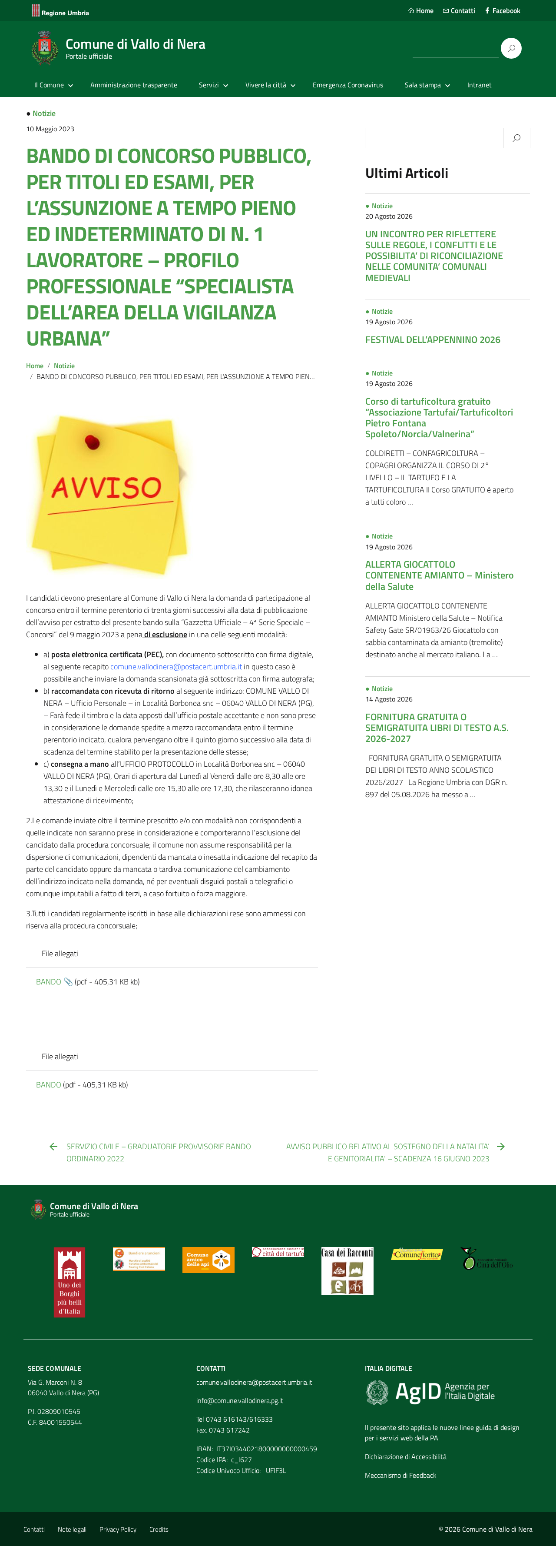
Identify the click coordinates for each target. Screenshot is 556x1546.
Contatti (462, 10)
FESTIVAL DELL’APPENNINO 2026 (432, 339)
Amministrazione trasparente (133, 85)
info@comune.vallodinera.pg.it (239, 1400)
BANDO (48, 981)
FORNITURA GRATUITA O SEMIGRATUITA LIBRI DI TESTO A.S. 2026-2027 (437, 727)
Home (424, 10)
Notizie (44, 113)
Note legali (72, 1529)
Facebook (505, 10)
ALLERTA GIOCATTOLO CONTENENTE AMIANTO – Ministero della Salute (439, 575)
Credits (159, 1529)
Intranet (479, 85)
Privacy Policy (117, 1529)
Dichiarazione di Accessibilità (406, 1456)
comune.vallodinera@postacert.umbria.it (254, 1382)
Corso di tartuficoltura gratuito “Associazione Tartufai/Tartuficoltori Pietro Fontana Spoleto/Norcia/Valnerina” (439, 417)
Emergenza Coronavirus (348, 85)
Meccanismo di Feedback (401, 1475)
